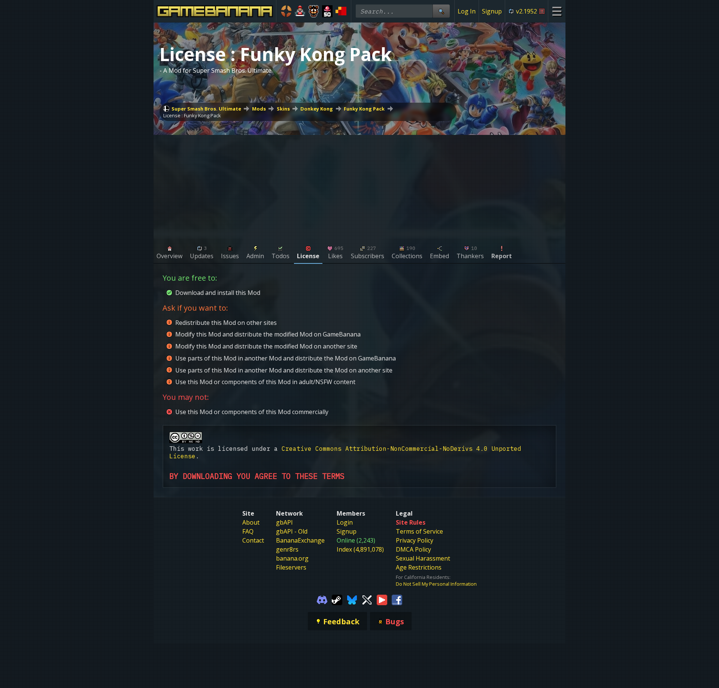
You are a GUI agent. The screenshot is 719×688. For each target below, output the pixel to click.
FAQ (248, 531)
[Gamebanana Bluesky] (352, 599)
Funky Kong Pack (364, 108)
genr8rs (287, 549)
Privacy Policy (414, 540)
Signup (492, 11)
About (251, 522)
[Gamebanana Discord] (322, 599)
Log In (467, 11)
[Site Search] (441, 11)
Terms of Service (419, 531)
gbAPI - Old (291, 531)
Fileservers (291, 567)
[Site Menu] (556, 11)
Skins (283, 108)
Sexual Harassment (423, 558)
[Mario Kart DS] (300, 11)
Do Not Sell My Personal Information (436, 583)
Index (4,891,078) (360, 549)
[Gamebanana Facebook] (397, 599)
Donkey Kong (316, 108)
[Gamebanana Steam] (337, 599)
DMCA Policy (413, 549)
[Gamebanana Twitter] (367, 599)
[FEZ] (341, 11)
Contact (253, 540)
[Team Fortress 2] (286, 11)
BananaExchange (300, 540)
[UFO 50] (327, 11)
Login (345, 522)
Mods (259, 108)
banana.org (292, 558)
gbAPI (284, 522)
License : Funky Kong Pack (192, 115)
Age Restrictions (419, 567)
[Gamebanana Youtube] (382, 599)
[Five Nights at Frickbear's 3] (314, 11)
